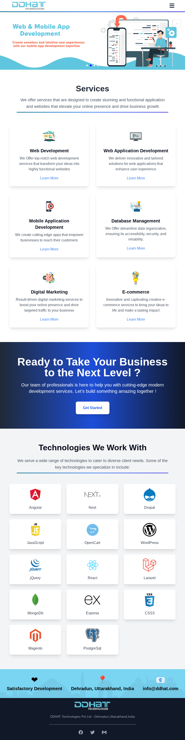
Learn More (49, 178)
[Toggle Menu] (172, 5)
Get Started (92, 408)
